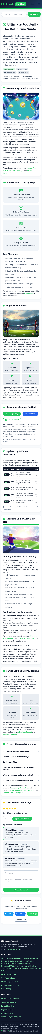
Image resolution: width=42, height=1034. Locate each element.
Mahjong (29, 968)
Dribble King (29, 293)
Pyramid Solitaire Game (17, 968)
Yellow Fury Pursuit (24, 732)
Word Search (19, 966)
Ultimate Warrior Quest (10, 985)
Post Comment (22, 890)
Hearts (26, 966)
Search (35, 14)
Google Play (13, 414)
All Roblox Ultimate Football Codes (14, 959)
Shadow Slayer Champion (13, 793)
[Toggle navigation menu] (39, 4)
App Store (31, 414)
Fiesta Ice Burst (29, 790)
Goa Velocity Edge (16, 170)
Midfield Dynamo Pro (9, 981)
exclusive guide (15, 397)
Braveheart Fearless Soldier (22, 961)
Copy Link (22, 919)
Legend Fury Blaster (9, 974)
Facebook (21, 914)
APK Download (13, 420)
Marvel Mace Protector (27, 638)
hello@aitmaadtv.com (14, 949)
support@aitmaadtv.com (20, 788)
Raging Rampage (15, 790)
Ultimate (20, 4)
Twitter (9, 914)
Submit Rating (23, 819)
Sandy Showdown (10, 734)
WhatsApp (33, 914)
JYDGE (11, 966)
